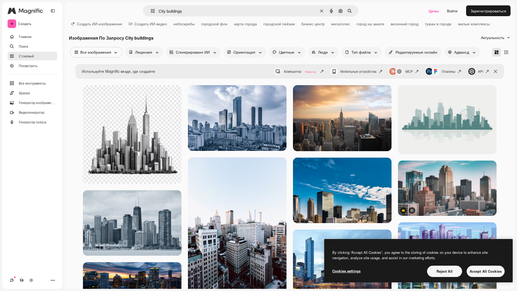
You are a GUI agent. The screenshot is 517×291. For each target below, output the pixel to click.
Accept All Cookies (486, 271)
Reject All (444, 271)
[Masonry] (496, 52)
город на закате (370, 23)
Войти (452, 10)
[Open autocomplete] (150, 11)
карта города (245, 23)
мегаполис (340, 23)
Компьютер (300, 71)
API (480, 71)
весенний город (404, 23)
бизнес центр (313, 23)
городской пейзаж (279, 23)
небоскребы (184, 23)
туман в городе (438, 23)
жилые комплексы (474, 23)
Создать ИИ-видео (150, 23)
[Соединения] (12, 280)
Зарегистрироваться (488, 10)
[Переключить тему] (31, 280)
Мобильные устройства (358, 71)
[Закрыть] (495, 71)
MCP (409, 71)
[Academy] (21, 280)
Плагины (448, 71)
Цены (434, 10)
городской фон (214, 23)
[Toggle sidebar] (52, 10)
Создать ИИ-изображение (99, 23)
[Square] (506, 52)
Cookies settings (346, 270)
